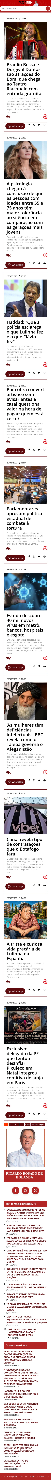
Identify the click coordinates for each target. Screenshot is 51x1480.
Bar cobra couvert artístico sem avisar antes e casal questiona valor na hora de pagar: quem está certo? (21, 1408)
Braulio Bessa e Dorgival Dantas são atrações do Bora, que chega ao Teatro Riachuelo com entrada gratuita (19, 1357)
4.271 (27, 1124)
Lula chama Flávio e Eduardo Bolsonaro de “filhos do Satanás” (26, 1286)
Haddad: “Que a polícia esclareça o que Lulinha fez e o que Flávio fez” (21, 1394)
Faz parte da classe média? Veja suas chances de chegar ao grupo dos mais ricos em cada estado (26, 1241)
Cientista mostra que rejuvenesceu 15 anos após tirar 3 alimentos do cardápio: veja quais (27, 1319)
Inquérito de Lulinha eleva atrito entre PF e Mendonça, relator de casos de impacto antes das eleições (26, 1273)
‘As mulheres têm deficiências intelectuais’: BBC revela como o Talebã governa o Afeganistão (21, 1449)
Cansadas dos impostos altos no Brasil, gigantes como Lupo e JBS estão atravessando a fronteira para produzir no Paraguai (26, 1214)
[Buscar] (48, 8)
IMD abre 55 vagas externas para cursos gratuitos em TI (26, 1295)
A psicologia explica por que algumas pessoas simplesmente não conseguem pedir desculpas (25, 1228)
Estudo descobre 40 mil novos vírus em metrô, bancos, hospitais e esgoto (19, 1435)
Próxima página (38, 1124)
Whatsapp (17, 126)
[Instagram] (25, 1190)
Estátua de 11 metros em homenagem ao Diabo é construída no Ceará (22, 1332)
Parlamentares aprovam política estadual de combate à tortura (21, 1422)
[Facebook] (15, 1190)
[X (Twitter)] (35, 1190)
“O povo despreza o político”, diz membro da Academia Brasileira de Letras (27, 1307)
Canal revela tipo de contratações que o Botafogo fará (16, 1463)
